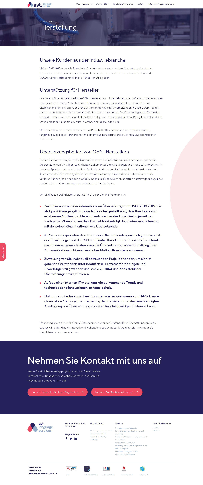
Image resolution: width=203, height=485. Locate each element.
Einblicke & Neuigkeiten (123, 4)
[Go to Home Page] (39, 4)
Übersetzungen (82, 4)
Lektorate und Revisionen (125, 443)
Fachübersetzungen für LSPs (126, 452)
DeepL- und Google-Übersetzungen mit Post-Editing (131, 438)
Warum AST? (101, 4)
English (156, 427)
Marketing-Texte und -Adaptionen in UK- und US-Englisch (131, 447)
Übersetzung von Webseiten (126, 428)
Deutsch (156, 430)
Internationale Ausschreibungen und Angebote (129, 432)
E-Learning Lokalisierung (125, 454)
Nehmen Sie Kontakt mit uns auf (114, 392)
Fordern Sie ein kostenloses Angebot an (55, 392)
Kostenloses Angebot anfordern (160, 4)
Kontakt (140, 4)
